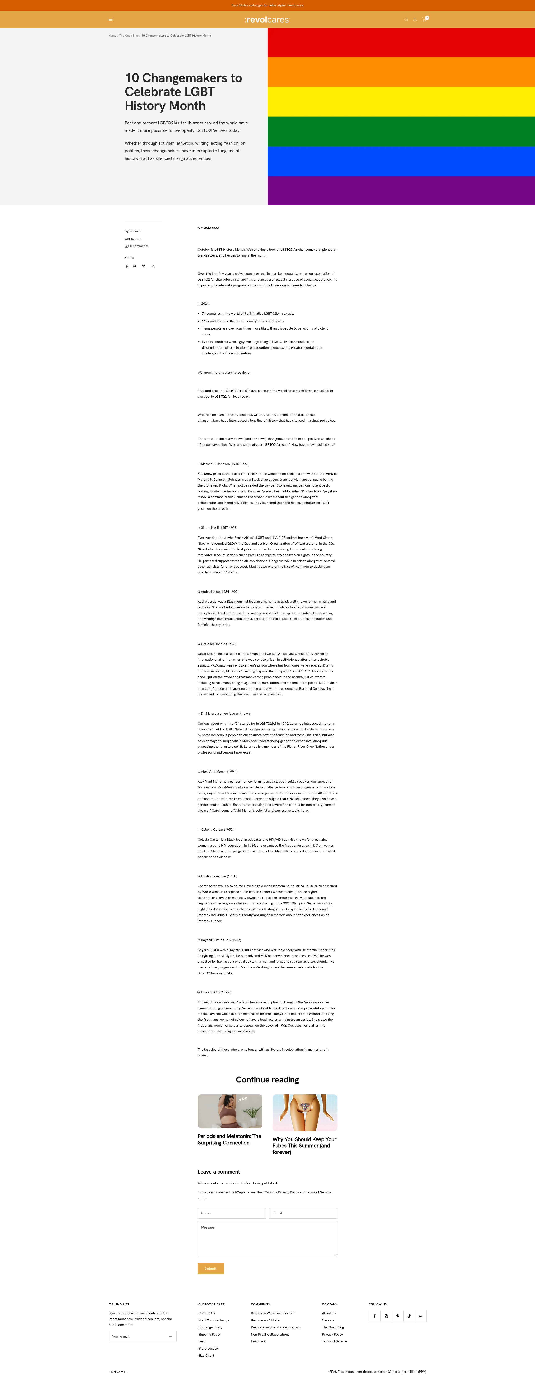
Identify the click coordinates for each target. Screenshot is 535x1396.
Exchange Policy (210, 1327)
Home (112, 35)
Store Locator (208, 1348)
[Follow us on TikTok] (409, 1316)
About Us (329, 1313)
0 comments (139, 246)
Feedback (258, 1341)
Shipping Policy (209, 1334)
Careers (328, 1320)
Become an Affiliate (265, 1320)
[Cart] (424, 19)
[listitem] (127, 266)
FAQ (201, 1341)
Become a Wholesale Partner (273, 1313)
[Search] (406, 19)
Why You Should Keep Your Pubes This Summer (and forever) (304, 1146)
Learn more (295, 5)
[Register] (170, 1336)
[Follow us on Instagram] (386, 1316)
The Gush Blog (129, 35)
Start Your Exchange (213, 1320)
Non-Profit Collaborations (270, 1334)
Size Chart (206, 1355)
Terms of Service (318, 1192)
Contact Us (206, 1313)
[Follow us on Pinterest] (397, 1316)
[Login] (415, 19)
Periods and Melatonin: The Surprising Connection (229, 1139)
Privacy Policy (288, 1192)
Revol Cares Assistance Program (276, 1327)
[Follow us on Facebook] (374, 1316)
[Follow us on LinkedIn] (420, 1316)
